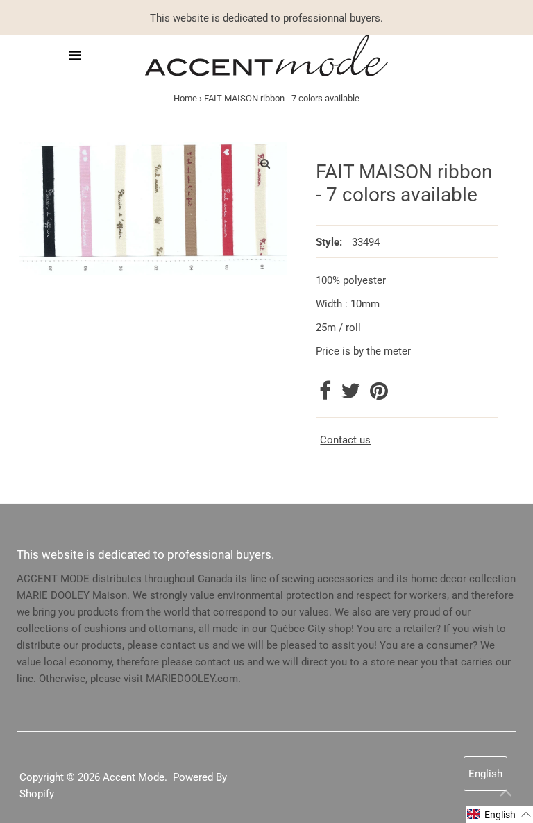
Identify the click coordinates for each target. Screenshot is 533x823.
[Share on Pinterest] (379, 395)
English (485, 773)
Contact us (345, 440)
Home (185, 98)
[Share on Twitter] (352, 395)
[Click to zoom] (265, 164)
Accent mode (133, 777)
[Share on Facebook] (326, 395)
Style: (329, 242)
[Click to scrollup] (505, 795)
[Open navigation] (74, 55)
